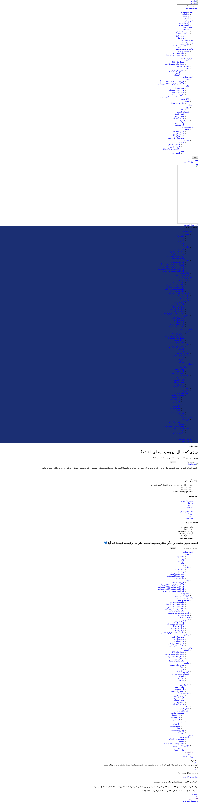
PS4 (182, 110)
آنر (183, 245)
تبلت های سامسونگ (176, 90)
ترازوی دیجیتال (178, 433)
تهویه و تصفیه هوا (182, 32)
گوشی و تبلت (188, 77)
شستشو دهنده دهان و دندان (174, 426)
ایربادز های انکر (174, 144)
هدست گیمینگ (178, 118)
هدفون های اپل (178, 134)
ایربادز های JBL (178, 307)
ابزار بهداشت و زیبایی (181, 45)
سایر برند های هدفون (176, 327)
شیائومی (181, 241)
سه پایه (186, 16)
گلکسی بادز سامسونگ (171, 149)
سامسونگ (180, 236)
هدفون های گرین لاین (176, 138)
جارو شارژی (179, 38)
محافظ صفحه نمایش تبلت (170, 97)
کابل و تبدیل (184, 99)
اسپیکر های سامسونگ (176, 338)
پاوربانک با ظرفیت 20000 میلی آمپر (171, 84)
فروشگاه (190, 503)
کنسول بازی (184, 121)
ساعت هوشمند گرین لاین (174, 289)
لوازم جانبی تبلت (178, 95)
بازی (187, 108)
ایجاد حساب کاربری (190, 777)
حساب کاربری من (186, 501)
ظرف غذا (176, 406)
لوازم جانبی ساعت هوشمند (178, 293)
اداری (178, 73)
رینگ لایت (185, 14)
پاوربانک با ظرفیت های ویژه (173, 271)
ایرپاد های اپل (175, 147)
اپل (183, 238)
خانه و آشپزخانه (187, 27)
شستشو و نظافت (182, 34)
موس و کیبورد (178, 116)
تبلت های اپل (179, 88)
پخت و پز (185, 29)
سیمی (182, 151)
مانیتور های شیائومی (176, 71)
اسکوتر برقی (184, 23)
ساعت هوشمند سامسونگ (174, 55)
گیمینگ (177, 75)
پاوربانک (186, 79)
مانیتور (186, 68)
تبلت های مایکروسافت (175, 256)
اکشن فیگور (184, 391)
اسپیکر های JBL (178, 62)
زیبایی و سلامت (187, 42)
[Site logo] (194, 1)
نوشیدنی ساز (175, 408)
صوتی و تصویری (187, 58)
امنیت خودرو (184, 25)
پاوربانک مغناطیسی (177, 262)
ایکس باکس (179, 123)
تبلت (187, 86)
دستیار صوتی (179, 340)
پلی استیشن (179, 125)
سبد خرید (189, 507)
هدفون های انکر (178, 136)
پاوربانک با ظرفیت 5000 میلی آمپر (171, 265)
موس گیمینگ (179, 382)
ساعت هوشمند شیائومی (175, 287)
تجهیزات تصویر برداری (185, 12)
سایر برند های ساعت (176, 291)
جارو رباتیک (180, 36)
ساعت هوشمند (183, 51)
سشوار (181, 424)
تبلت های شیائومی (177, 92)
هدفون (186, 129)
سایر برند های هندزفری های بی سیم (170, 313)
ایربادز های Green (177, 309)
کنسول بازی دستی (177, 373)
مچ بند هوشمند (183, 296)
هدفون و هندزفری (186, 127)
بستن (196, 763)
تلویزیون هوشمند (182, 66)
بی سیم (181, 142)
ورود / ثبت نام (188, 756)
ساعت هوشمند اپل (177, 53)
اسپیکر (186, 60)
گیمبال (186, 18)
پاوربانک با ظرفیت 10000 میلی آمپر (171, 82)
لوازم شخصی (184, 420)
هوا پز (177, 410)
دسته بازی (180, 384)
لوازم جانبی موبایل (177, 103)
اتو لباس (176, 402)
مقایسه (190, 505)
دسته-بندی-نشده (187, 40)
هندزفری (185, 140)
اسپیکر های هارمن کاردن (174, 64)
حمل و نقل (189, 21)
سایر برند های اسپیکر (176, 342)
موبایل (186, 101)
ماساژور (181, 47)
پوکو (182, 243)
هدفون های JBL (178, 131)
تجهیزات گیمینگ (183, 112)
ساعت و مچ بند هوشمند (184, 49)
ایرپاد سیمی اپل (174, 153)
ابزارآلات (181, 415)
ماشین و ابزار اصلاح (176, 422)
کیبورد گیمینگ (179, 114)
